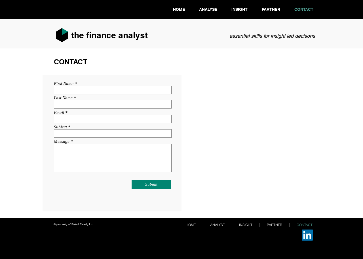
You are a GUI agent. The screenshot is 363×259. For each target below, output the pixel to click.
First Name (63, 84)
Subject (60, 127)
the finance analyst (109, 35)
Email (59, 113)
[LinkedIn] (307, 235)
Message (61, 141)
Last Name (63, 98)
